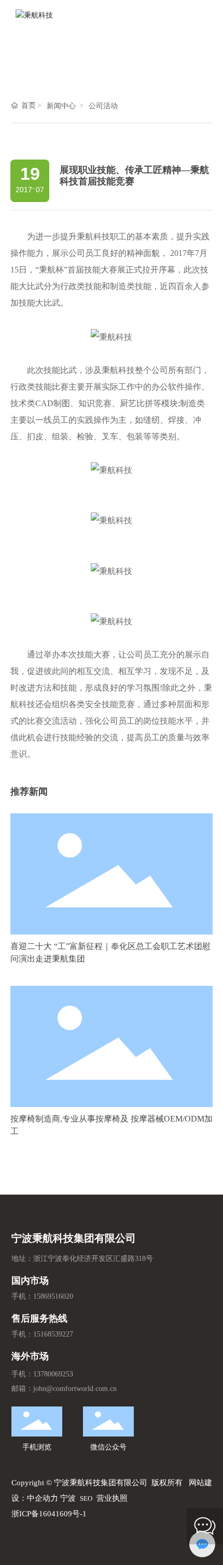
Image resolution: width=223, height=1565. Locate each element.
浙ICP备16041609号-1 (49, 1514)
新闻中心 (61, 106)
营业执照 (112, 1498)
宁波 (68, 1498)
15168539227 (53, 1334)
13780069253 (53, 1374)
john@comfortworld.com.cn (75, 1388)
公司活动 (103, 106)
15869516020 (53, 1296)
